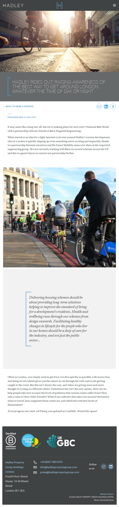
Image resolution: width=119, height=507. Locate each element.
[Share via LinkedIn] (106, 106)
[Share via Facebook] (113, 106)
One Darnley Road (107, 500)
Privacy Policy (107, 494)
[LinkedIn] (111, 466)
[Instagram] (103, 466)
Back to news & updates (19, 106)
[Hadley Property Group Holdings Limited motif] (59, 5)
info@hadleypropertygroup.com (58, 467)
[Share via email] (99, 106)
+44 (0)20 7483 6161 (51, 461)
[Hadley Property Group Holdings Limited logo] (13, 5)
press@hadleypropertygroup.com (59, 472)
